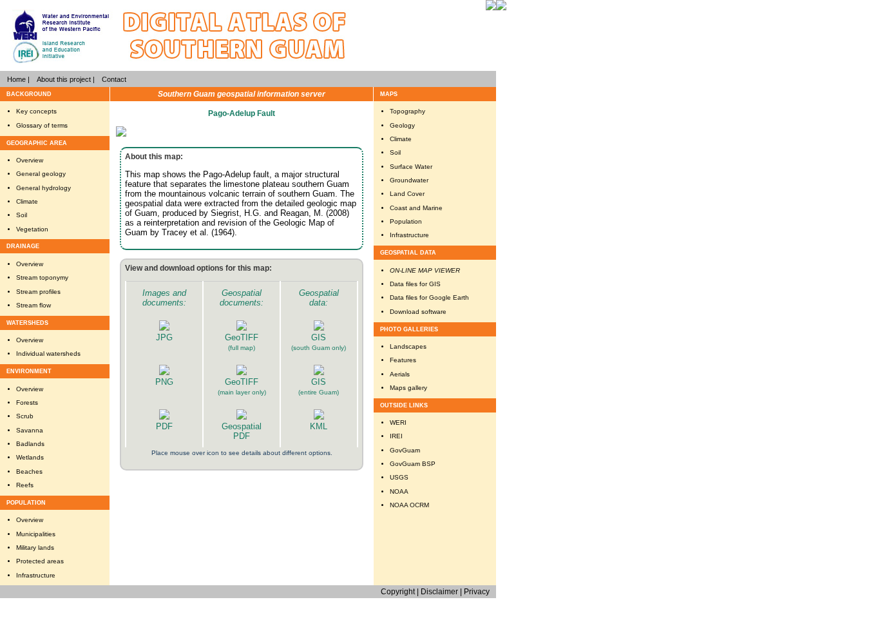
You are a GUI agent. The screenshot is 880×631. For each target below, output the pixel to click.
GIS (318, 337)
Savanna (29, 430)
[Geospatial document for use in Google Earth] (319, 417)
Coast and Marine (416, 207)
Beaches (29, 471)
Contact (114, 79)
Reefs (24, 485)
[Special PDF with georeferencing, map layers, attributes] (241, 417)
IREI (396, 436)
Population (406, 221)
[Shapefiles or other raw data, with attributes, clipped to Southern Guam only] (319, 328)
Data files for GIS (415, 283)
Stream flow (33, 305)
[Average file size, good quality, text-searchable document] (164, 417)
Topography (407, 111)
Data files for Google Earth (429, 297)
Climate (27, 201)
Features (403, 360)
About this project (64, 79)
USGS (399, 477)
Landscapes (408, 346)
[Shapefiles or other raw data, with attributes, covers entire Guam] (319, 372)
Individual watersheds (48, 353)
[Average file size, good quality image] (164, 372)
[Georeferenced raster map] (241, 328)
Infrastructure (35, 575)
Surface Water (411, 166)
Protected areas (40, 561)
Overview (29, 160)
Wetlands (30, 457)
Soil (21, 214)
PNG (164, 382)
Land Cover (407, 193)
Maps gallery (408, 387)
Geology (402, 125)
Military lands (35, 547)
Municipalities (35, 534)
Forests (27, 402)
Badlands (30, 443)
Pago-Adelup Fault (241, 113)
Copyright (398, 592)
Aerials (400, 374)
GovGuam (405, 450)
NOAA (399, 491)
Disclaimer (439, 592)
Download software (418, 311)
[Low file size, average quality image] (164, 328)
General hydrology (43, 187)
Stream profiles (38, 291)
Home (16, 79)
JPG (164, 337)
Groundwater (409, 180)
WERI (398, 422)
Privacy (477, 592)
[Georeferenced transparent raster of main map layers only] (241, 372)
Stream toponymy (42, 277)
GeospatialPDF (242, 431)
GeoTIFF (241, 337)
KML (318, 426)
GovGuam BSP (412, 463)
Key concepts (36, 111)
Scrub (24, 416)
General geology (41, 173)
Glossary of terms (42, 125)
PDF (164, 426)
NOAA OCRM (409, 505)
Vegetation (32, 229)
